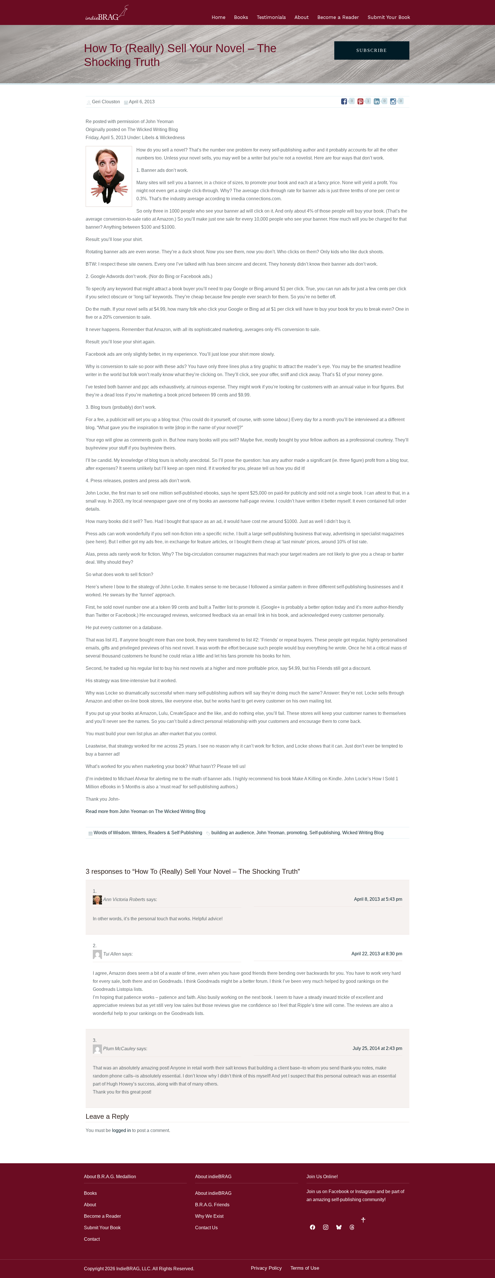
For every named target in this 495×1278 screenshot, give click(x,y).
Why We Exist (209, 1216)
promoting (297, 832)
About (301, 17)
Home (218, 17)
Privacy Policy (266, 1268)
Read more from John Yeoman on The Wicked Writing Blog (145, 811)
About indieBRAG (213, 1193)
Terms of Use (304, 1268)
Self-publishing (324, 832)
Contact (92, 1239)
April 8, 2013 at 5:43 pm (378, 899)
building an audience (232, 832)
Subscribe (371, 50)
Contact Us (206, 1227)
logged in (121, 1130)
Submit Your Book (389, 17)
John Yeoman (270, 832)
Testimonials (271, 17)
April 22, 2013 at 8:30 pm (376, 953)
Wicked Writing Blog (363, 832)
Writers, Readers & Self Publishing (167, 832)
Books (241, 17)
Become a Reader (338, 17)
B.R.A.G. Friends (212, 1204)
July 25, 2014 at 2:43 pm (377, 1048)
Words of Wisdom (111, 832)
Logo (107, 12)
